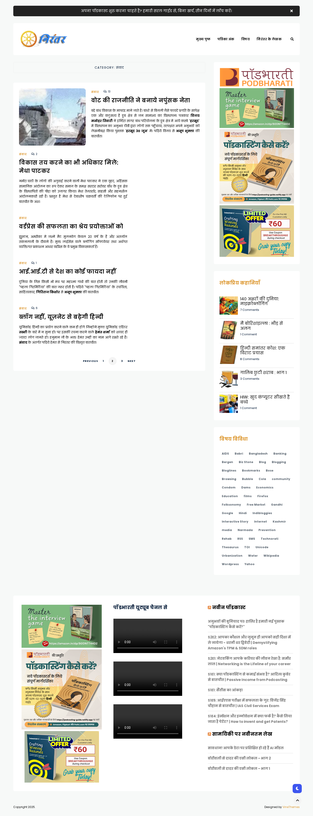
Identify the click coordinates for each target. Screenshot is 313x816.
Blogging (279, 462)
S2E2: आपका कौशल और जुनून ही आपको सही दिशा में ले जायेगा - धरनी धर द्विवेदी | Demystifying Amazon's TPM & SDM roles (249, 643)
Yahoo (249, 564)
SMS (252, 539)
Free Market (256, 505)
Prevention (267, 530)
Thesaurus (230, 547)
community (281, 479)
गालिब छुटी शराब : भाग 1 (263, 372)
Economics (264, 487)
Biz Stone (246, 462)
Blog (262, 462)
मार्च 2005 (227, 55)
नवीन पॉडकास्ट (229, 607)
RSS (240, 539)
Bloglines (229, 470)
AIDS (225, 453)
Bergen (227, 462)
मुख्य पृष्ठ (203, 39)
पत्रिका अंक (225, 39)
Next (132, 361)
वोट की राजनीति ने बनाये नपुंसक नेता (140, 100)
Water (253, 556)
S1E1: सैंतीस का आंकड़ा (225, 690)
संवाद (95, 92)
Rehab (227, 539)
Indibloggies (262, 513)
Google (227, 513)
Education (230, 496)
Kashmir (279, 521)
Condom (229, 487)
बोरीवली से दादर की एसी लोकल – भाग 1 (239, 768)
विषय (245, 39)
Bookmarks (251, 470)
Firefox (262, 496)
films (248, 496)
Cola (262, 479)
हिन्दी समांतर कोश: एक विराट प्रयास (262, 350)
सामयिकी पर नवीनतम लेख (242, 734)
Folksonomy (231, 505)
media (227, 530)
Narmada (245, 530)
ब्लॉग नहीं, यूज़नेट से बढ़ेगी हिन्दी (61, 317)
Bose (269, 470)
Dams (245, 487)
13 (109, 91)
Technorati (269, 539)
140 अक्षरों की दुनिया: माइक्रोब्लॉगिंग (259, 301)
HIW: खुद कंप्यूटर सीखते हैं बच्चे (265, 399)
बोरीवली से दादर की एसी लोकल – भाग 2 (239, 758)
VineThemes (291, 807)
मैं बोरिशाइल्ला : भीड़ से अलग (261, 325)
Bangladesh (258, 453)
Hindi (243, 513)
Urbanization (232, 556)
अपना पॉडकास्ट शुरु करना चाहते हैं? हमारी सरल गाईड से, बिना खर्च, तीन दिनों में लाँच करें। (156, 11)
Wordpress (230, 564)
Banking (279, 453)
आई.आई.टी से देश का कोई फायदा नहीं (67, 271)
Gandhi (277, 505)
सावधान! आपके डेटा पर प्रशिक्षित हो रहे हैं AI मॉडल (246, 748)
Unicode (261, 547)
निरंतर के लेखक (269, 39)
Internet (260, 521)
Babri (239, 453)
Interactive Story (235, 521)
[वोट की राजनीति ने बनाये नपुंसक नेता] (52, 122)
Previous (90, 361)
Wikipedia (271, 556)
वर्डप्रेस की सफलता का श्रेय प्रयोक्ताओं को (71, 226)
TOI (247, 547)
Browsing (229, 479)
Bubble (247, 479)
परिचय (248, 55)
